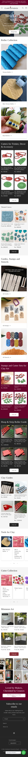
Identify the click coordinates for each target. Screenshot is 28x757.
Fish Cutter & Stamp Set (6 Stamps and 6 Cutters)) (6, 406)
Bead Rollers (6, 135)
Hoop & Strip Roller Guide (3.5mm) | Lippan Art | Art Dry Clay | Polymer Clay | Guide (20, 440)
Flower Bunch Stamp (5, 385)
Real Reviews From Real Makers (14, 695)
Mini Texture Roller (8, 104)
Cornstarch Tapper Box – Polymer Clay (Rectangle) (6, 514)
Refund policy (24, 749)
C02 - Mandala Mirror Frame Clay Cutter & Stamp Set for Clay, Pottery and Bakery (20, 192)
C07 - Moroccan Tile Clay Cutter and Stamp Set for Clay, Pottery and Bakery (7, 168)
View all (14, 200)
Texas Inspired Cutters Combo (7, 224)
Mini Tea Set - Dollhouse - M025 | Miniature (6, 647)
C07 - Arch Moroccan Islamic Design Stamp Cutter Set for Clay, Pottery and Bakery (20, 168)
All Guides (6, 294)
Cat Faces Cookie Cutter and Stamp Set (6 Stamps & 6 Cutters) (20, 407)
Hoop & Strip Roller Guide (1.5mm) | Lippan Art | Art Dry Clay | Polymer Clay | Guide (7, 463)
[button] (2, 8)
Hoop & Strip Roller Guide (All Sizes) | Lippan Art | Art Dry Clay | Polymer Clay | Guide (6, 441)
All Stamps (6, 325)
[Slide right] (17, 563)
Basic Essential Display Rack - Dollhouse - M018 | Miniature (20, 647)
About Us (5, 726)
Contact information (14, 753)
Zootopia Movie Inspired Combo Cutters (19, 225)
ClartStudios (7, 749)
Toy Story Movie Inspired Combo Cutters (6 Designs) (6, 244)
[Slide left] (10, 563)
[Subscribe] (23, 719)
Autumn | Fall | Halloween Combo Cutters (19, 244)
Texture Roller (7, 72)
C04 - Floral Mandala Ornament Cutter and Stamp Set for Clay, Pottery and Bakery (7, 192)
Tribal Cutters (18, 588)
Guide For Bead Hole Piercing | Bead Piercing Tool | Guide (20, 495)
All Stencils (6, 357)
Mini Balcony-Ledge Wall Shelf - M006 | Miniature (7, 627)
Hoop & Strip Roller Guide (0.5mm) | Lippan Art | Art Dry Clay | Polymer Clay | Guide (20, 463)
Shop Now (14, 32)
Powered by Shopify (15, 749)
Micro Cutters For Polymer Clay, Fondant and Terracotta (18, 554)
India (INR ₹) (13, 743)
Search (5, 723)
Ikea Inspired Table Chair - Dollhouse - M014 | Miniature (20, 627)
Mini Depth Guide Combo (6, 495)
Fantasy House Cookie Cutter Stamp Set (20, 386)
